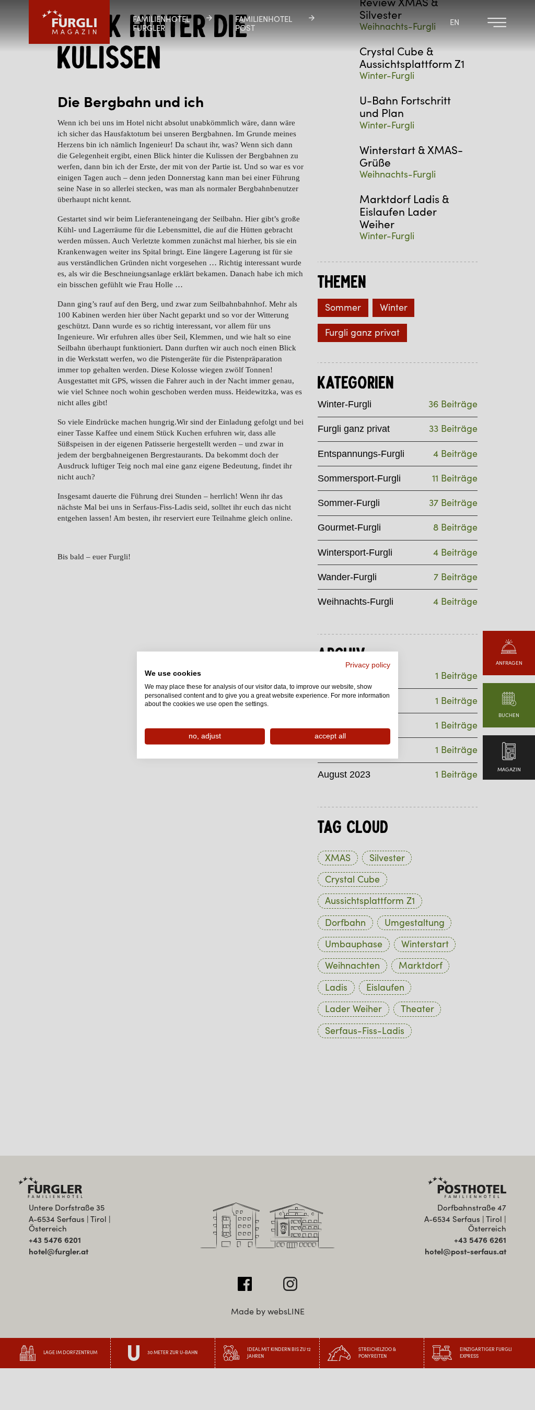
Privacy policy (367, 665)
